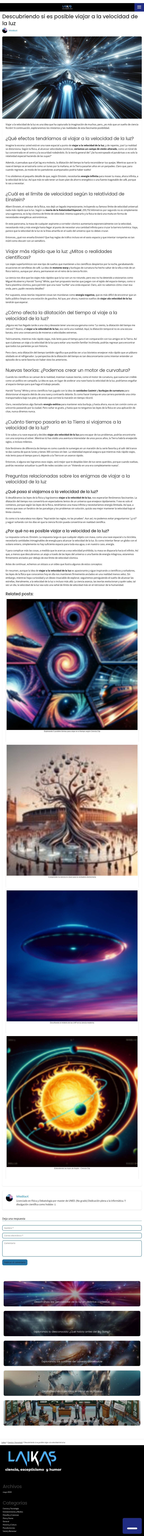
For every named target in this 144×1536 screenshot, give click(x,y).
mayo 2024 (7, 1492)
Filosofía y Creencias (11, 1515)
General (6, 1521)
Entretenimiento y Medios (13, 1512)
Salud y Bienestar (9, 1531)
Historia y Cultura (9, 1524)
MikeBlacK (13, 30)
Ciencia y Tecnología (11, 1508)
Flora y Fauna (8, 1518)
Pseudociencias (9, 1528)
